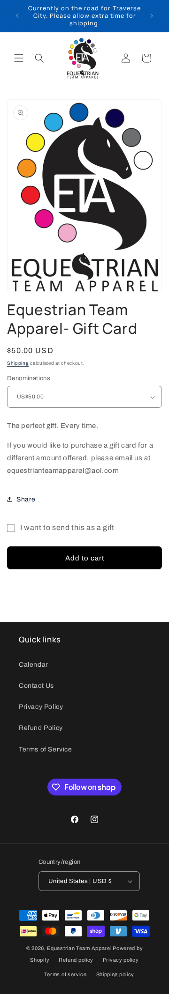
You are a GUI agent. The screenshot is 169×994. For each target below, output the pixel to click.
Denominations (28, 378)
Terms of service (65, 974)
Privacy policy (121, 960)
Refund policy (76, 960)
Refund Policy (41, 727)
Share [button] (26, 499)
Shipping (18, 363)
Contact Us (36, 685)
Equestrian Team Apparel (79, 948)
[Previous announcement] (17, 16)
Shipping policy (115, 974)
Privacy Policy (41, 706)
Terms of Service (45, 749)
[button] (18, 58)
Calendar (33, 664)
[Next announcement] (151, 16)
